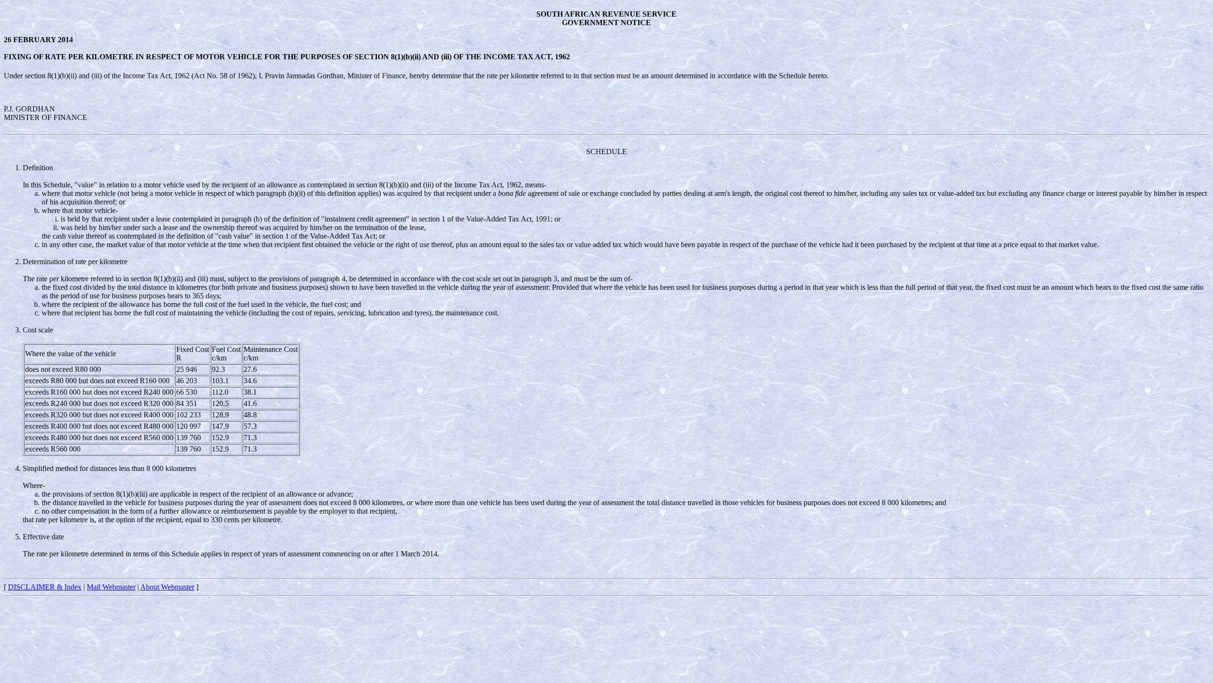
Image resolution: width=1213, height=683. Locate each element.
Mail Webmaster (111, 587)
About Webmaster (167, 587)
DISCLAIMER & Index (44, 587)
